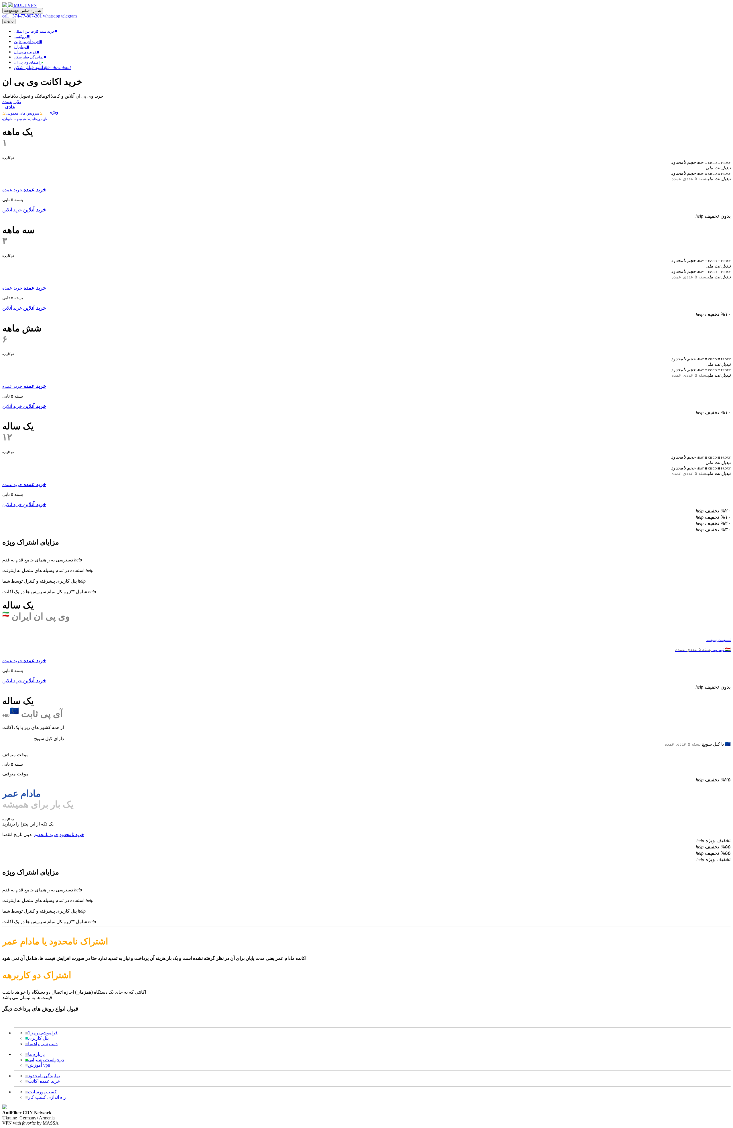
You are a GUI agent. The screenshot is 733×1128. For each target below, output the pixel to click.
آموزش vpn (37, 1065)
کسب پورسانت (41, 1091)
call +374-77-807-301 (22, 15)
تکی (17, 101)
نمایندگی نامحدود (42, 1075)
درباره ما (35, 1054)
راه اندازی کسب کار (45, 1097)
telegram (69, 15)
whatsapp (52, 15)
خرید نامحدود (46, 834)
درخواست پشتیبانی (44, 1059)
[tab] (24, 109)
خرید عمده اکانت (42, 1081)
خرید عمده (12, 189)
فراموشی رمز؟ (41, 1032)
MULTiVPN (25, 5)
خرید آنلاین (12, 209)
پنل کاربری (37, 1038)
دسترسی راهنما (41, 1043)
